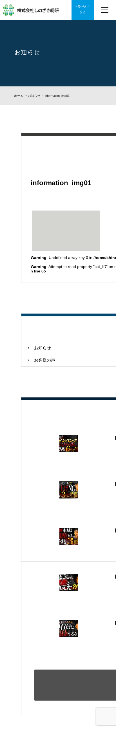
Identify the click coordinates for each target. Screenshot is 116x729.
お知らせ (34, 95)
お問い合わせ (82, 6)
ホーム (18, 95)
